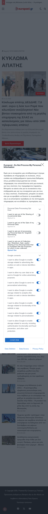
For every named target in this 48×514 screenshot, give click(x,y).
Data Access (24, 349)
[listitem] (24, 209)
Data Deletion (10, 349)
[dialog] (24, 257)
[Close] (43, 165)
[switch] (38, 215)
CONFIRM (14, 340)
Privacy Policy (38, 349)
